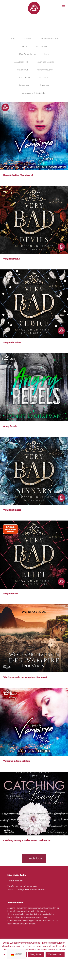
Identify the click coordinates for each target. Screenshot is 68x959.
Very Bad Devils (11, 259)
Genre (24, 46)
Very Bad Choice (12, 342)
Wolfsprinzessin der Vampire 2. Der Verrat (25, 677)
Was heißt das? (55, 954)
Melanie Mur (22, 69)
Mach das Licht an (45, 62)
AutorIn (27, 38)
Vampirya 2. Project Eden (16, 761)
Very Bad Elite (10, 593)
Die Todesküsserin (48, 38)
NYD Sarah (43, 77)
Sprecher (44, 85)
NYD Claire (24, 77)
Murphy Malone (45, 69)
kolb (46, 54)
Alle (12, 38)
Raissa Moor (25, 85)
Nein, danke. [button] (36, 954)
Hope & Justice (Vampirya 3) (18, 175)
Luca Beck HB (21, 62)
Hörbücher (41, 46)
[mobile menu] (63, 6)
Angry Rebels (10, 426)
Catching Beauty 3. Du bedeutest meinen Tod (27, 840)
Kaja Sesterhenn (27, 54)
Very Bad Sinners (12, 510)
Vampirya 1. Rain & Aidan (34, 93)
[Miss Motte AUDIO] (34, 8)
